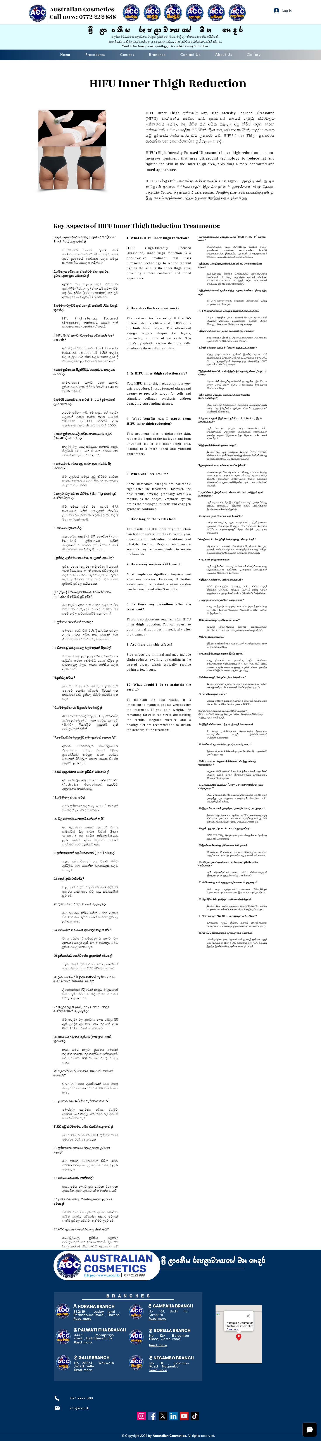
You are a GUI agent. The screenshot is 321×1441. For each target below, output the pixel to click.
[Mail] (57, 1408)
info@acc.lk (79, 1408)
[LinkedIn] (173, 1416)
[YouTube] (184, 1416)
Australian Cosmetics (82, 9)
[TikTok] (195, 1416)
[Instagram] (141, 1416)
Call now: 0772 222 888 (83, 17)
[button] (95, 54)
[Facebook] (152, 1416)
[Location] (75, 1329)
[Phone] (57, 1398)
